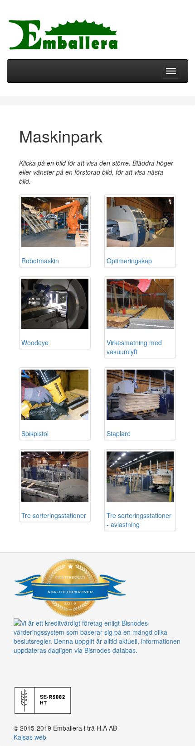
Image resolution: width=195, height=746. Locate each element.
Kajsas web (30, 736)
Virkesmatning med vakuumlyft (134, 347)
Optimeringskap (129, 260)
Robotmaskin (40, 260)
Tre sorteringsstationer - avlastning (139, 520)
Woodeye (35, 342)
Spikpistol (35, 433)
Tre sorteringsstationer (53, 515)
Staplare (119, 433)
